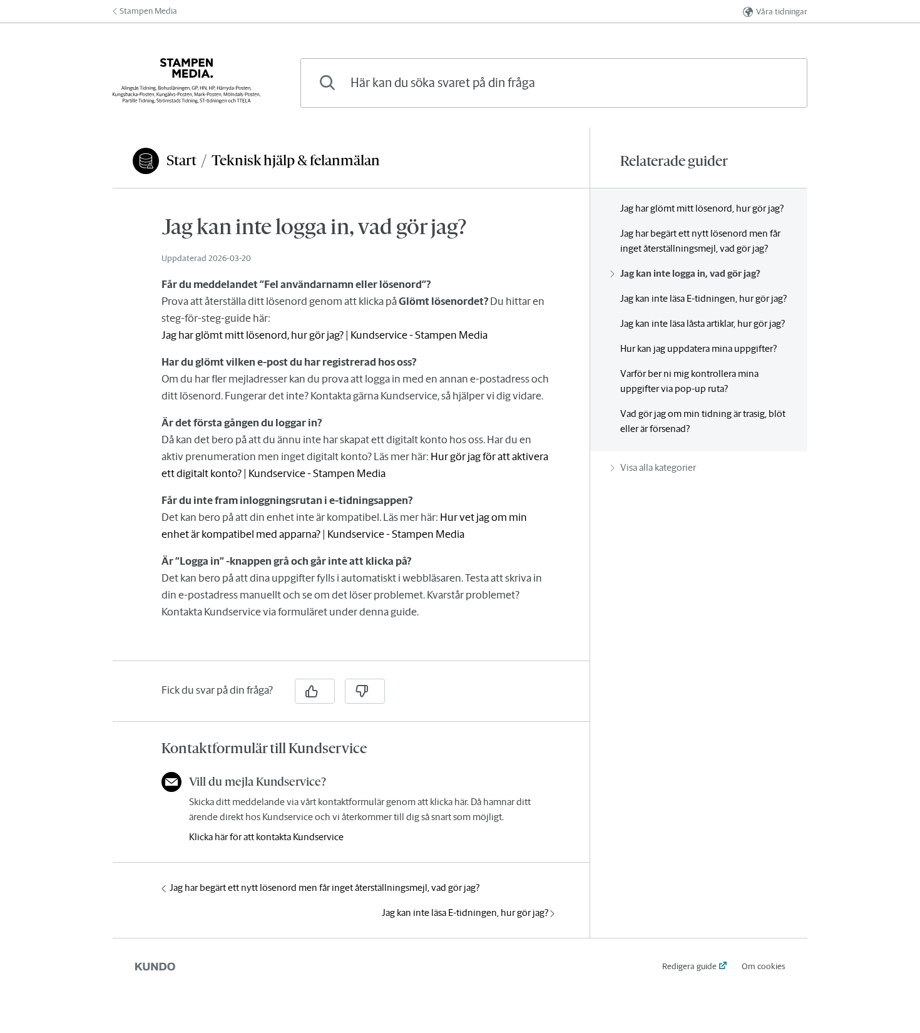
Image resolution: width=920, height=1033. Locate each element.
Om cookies (763, 966)
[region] (351, 431)
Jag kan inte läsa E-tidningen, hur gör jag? (465, 912)
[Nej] (365, 691)
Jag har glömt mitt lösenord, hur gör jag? (702, 208)
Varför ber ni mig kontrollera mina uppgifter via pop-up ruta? (689, 380)
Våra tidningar (781, 11)
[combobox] (554, 83)
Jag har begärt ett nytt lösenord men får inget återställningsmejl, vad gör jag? (324, 887)
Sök (776, 82)
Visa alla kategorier (658, 467)
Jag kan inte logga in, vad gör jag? (690, 273)
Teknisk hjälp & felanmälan (296, 160)
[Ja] (315, 691)
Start (181, 160)
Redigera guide (689, 966)
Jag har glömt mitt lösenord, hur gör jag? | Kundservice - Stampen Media (324, 335)
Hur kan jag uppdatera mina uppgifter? (698, 348)
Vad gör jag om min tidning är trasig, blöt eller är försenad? (702, 421)
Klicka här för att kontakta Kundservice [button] (266, 837)
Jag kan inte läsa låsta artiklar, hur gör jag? (702, 323)
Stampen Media (148, 11)
